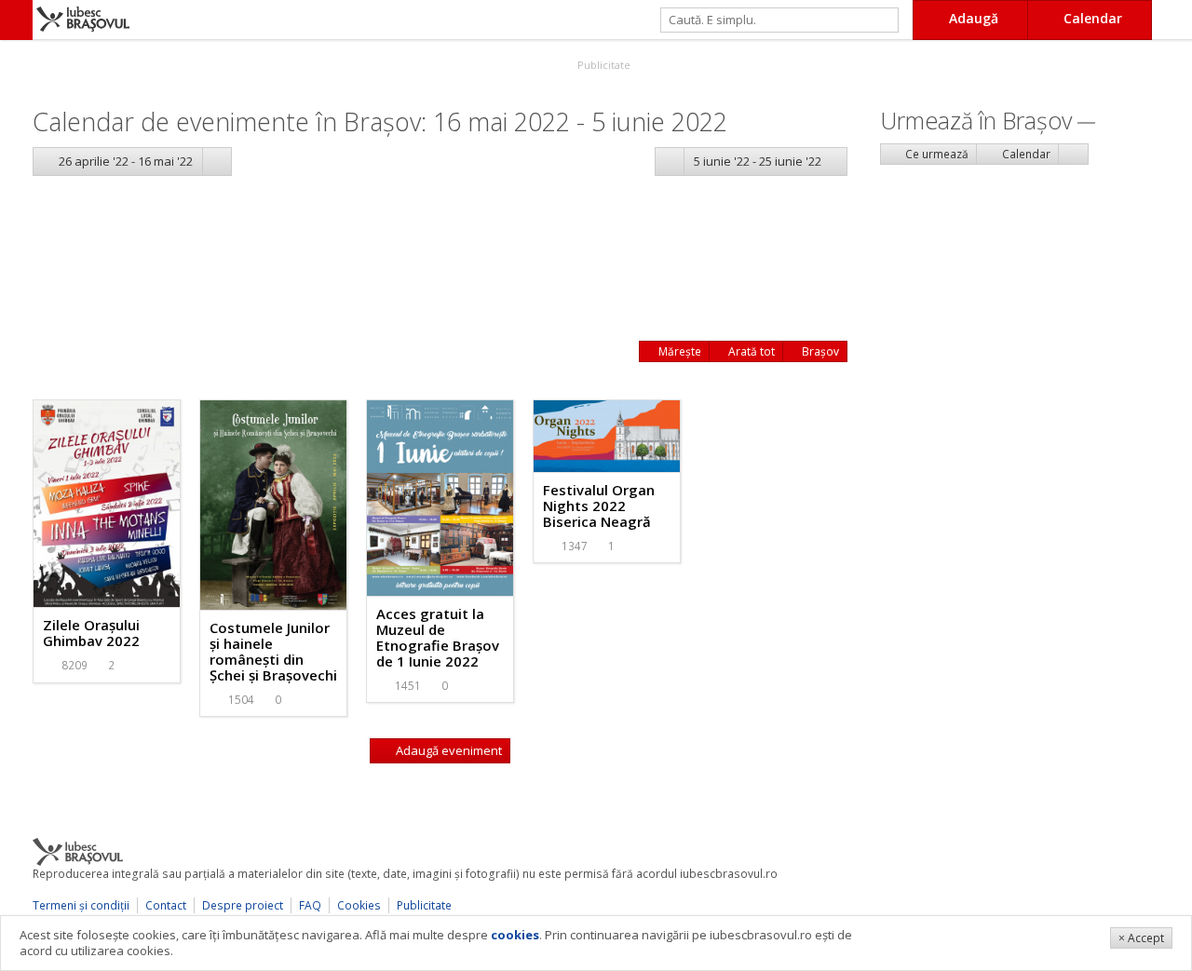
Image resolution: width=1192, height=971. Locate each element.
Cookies (359, 905)
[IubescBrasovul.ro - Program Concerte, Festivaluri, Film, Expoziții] (16, 20)
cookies (515, 934)
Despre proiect (242, 905)
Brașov (819, 351)
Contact (165, 905)
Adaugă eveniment (447, 750)
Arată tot (750, 351)
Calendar (1024, 154)
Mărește (678, 351)
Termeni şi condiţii (81, 905)
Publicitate (602, 65)
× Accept (1141, 938)
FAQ (310, 905)
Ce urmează (935, 154)
